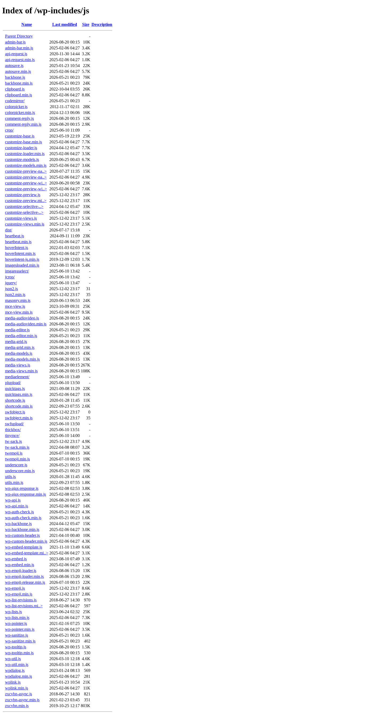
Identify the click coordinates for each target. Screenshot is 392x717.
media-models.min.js (22, 359)
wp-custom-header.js (22, 535)
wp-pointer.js (16, 623)
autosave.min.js (18, 71)
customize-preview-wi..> (26, 183)
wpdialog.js (15, 670)
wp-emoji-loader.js (20, 570)
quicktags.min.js (18, 394)
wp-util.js (13, 658)
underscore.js (16, 465)
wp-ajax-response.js (21, 488)
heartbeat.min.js (18, 241)
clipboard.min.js (18, 95)
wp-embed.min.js (19, 564)
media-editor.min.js (21, 335)
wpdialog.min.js (18, 676)
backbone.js (15, 77)
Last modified (64, 24)
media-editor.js (17, 330)
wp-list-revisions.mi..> (24, 606)
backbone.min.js (19, 83)
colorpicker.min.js (20, 112)
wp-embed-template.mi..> (26, 553)
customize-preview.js (22, 194)
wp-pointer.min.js (19, 629)
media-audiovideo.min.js (25, 324)
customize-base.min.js (23, 142)
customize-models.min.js (25, 165)
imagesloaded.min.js (22, 265)
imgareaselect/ (17, 271)
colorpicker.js (16, 106)
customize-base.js (19, 136)
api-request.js (16, 54)
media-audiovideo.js (22, 318)
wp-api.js (13, 500)
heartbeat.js (14, 236)
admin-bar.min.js (19, 48)
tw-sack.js (13, 441)
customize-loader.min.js (25, 153)
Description (101, 24)
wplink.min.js (16, 688)
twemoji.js (13, 453)
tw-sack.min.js (17, 447)
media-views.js (17, 365)
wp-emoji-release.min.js (25, 582)
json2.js (11, 288)
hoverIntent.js (16, 247)
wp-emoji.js (15, 588)
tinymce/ (12, 435)
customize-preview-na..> (26, 171)
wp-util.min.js (16, 664)
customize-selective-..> (24, 206)
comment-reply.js (19, 118)
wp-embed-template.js (23, 547)
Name (26, 24)
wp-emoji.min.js (18, 594)
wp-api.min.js (16, 506)
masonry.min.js (17, 300)
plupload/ (13, 382)
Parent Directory (19, 36)
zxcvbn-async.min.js (22, 700)
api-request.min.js (20, 59)
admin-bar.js (15, 42)
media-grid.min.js (19, 347)
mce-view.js (15, 306)
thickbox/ (13, 429)
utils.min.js (14, 482)
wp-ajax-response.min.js (25, 494)
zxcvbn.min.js (17, 705)
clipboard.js (15, 89)
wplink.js (13, 682)
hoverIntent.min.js (20, 253)
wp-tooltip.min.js (19, 653)
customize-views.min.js (24, 224)
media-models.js (18, 353)
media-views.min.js (21, 371)
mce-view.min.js (19, 312)
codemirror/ (15, 101)
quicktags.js (15, 388)
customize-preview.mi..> (25, 200)
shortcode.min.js (19, 406)
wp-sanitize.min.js (20, 641)
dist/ (8, 230)
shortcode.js (15, 400)
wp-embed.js (16, 559)
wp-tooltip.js (15, 647)
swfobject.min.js (19, 418)
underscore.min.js (20, 470)
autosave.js (14, 65)
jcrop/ (10, 277)
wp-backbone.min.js (22, 529)
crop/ (9, 130)
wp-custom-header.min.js (26, 541)
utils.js (10, 476)
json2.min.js (15, 294)
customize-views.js (21, 218)
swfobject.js (15, 412)
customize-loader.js (21, 147)
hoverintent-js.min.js (22, 259)
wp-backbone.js (18, 523)
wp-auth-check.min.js (23, 517)
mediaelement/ (17, 377)
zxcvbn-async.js (18, 694)
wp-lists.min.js (17, 617)
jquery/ (11, 283)
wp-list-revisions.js (21, 600)
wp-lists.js (13, 611)
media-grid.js (16, 341)
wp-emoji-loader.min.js (24, 576)
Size (85, 24)
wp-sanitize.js (16, 635)
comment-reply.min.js (23, 124)
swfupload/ (14, 423)
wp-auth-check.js (19, 512)
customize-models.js (22, 159)
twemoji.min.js (17, 459)
